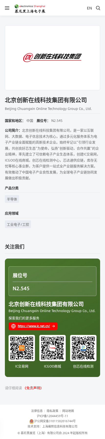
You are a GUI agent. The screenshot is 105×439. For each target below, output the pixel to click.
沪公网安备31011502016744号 (55, 421)
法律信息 (37, 411)
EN (89, 8)
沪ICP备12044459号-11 (52, 416)
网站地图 (68, 411)
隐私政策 (52, 411)
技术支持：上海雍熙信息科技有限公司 (52, 426)
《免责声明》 (33, 387)
